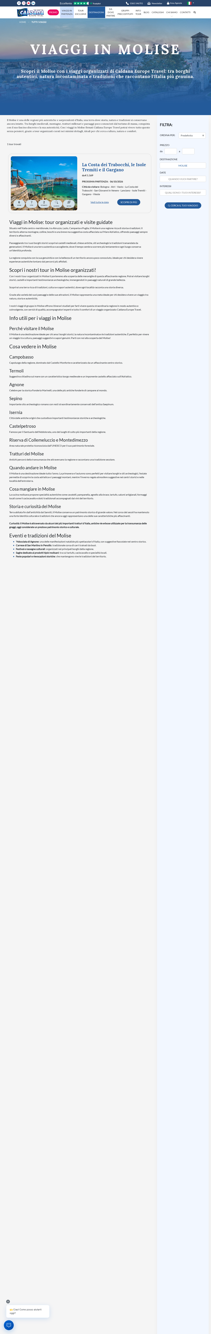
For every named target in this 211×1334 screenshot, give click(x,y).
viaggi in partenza (67, 12)
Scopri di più (128, 202)
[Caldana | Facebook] (19, 3)
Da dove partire (110, 12)
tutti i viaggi (39, 22)
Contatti (185, 12)
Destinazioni (96, 12)
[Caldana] (30, 12)
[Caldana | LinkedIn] (33, 3)
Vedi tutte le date (100, 202)
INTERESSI (165, 186)
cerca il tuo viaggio (184, 205)
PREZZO (164, 145)
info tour (138, 12)
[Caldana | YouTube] (29, 3)
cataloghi (158, 12)
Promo (53, 12)
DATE (163, 172)
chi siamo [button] (171, 12)
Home (22, 22)
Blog (146, 12)
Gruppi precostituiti (125, 12)
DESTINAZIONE (168, 159)
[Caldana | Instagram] (24, 3)
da (161, 151)
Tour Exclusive (80, 12)
